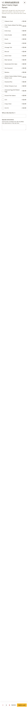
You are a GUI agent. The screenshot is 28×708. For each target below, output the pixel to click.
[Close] (24, 2)
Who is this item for (8, 113)
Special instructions (8, 120)
